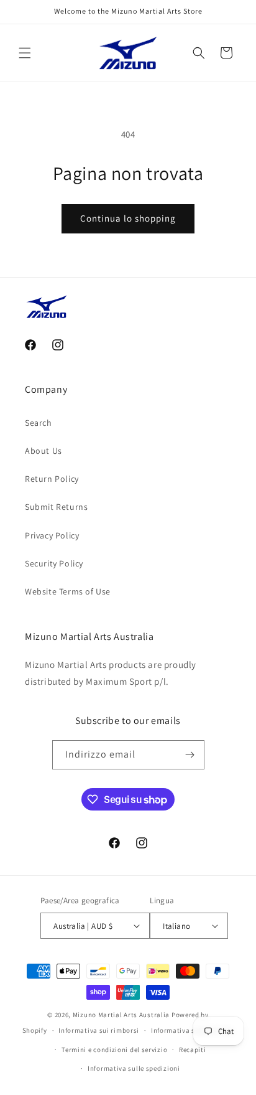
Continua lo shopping (128, 218)
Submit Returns (56, 506)
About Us (43, 450)
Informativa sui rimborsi (98, 1030)
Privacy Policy (52, 535)
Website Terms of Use (68, 591)
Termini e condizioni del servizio (114, 1049)
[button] (25, 53)
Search (38, 422)
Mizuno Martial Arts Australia (121, 1014)
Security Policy (54, 563)
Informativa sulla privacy (192, 1030)
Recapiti (192, 1049)
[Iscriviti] (190, 754)
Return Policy (52, 478)
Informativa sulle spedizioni (134, 1068)
